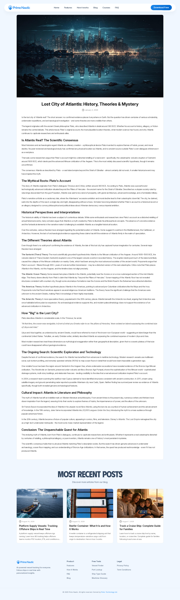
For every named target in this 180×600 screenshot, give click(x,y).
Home (56, 7)
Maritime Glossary (99, 578)
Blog (95, 7)
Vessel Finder (97, 565)
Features (68, 7)
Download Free (161, 7)
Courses (106, 7)
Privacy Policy (123, 565)
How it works (83, 7)
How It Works (72, 570)
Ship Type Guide (99, 574)
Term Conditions (124, 570)
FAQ (117, 7)
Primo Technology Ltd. (109, 592)
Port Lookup (97, 570)
